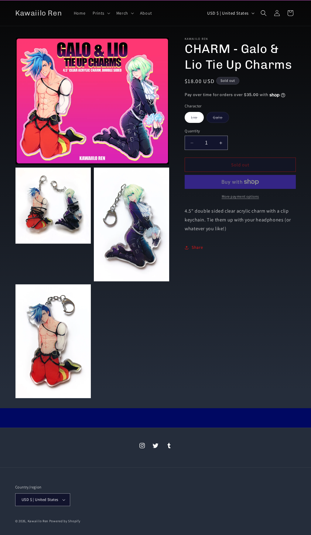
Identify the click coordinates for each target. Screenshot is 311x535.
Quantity (192, 131)
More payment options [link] (240, 196)
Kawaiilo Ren (38, 521)
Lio (197, 118)
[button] (101, 13)
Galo (221, 118)
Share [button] (197, 247)
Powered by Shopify (64, 521)
